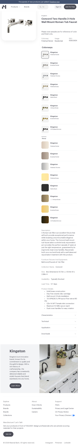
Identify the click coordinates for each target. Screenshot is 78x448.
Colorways (47, 48)
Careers (35, 412)
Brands (26, 7)
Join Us (8, 434)
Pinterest (58, 443)
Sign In (58, 7)
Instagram (49, 443)
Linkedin (67, 443)
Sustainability (37, 408)
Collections (7, 415)
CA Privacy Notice (62, 412)
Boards (6, 412)
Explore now (55, 2)
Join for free (70, 7)
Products (14, 7)
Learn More (15, 386)
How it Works (37, 405)
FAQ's (57, 405)
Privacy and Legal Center (64, 408)
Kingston (44, 15)
